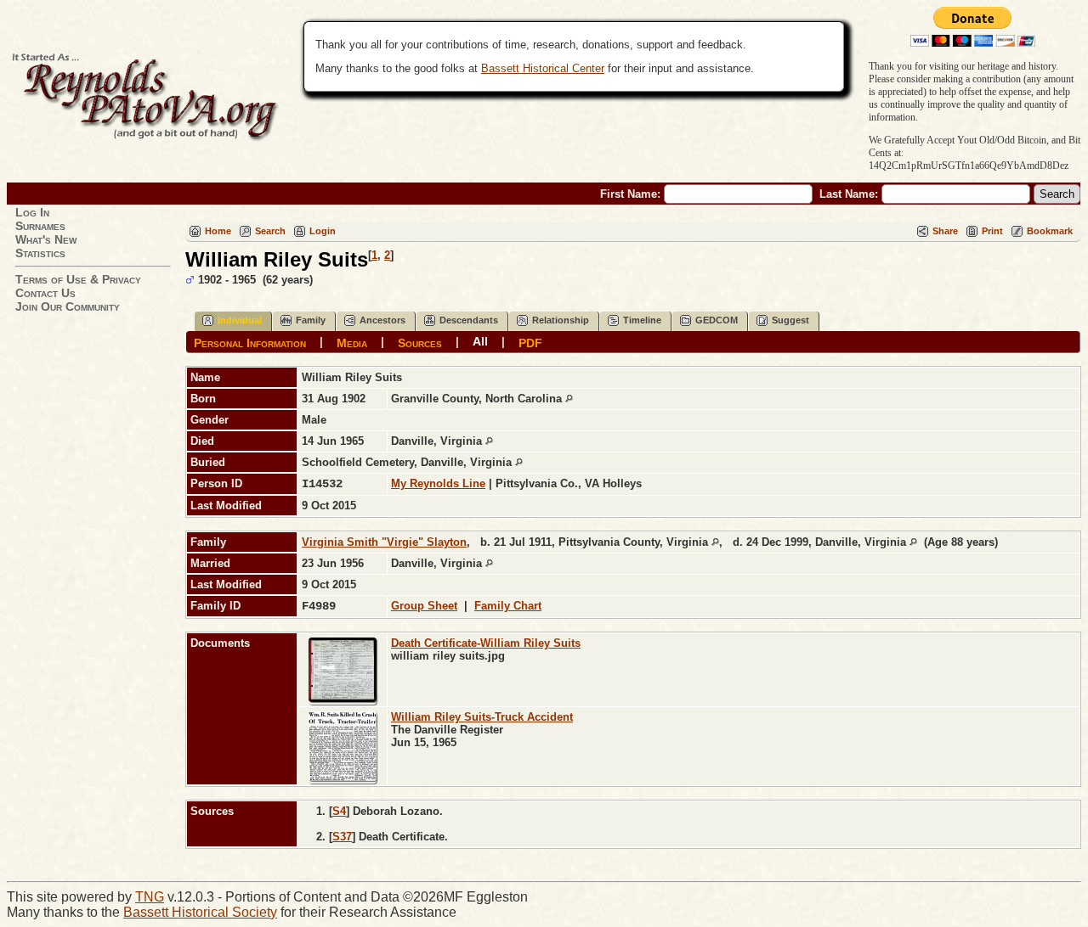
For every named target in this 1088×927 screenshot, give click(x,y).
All (480, 341)
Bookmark (1050, 231)
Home (218, 231)
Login (322, 231)
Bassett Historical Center (542, 68)
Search (270, 231)
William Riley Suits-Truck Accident (482, 717)
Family (311, 320)
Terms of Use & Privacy (78, 279)
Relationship (560, 320)
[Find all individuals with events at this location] (569, 398)
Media (352, 342)
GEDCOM (716, 320)
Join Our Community (67, 306)
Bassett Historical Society (200, 912)
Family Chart (507, 605)
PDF (530, 342)
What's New (45, 239)
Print (992, 231)
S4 (339, 811)
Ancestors (382, 320)
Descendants (468, 320)
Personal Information (250, 342)
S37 (342, 836)
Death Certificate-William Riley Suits (486, 643)
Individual (240, 320)
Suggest (790, 320)
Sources (420, 342)
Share (945, 231)
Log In (32, 212)
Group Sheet (424, 605)
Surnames (40, 226)
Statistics (40, 253)
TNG (149, 897)
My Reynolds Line (438, 483)
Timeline (642, 320)
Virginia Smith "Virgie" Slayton (384, 542)
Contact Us (45, 293)
